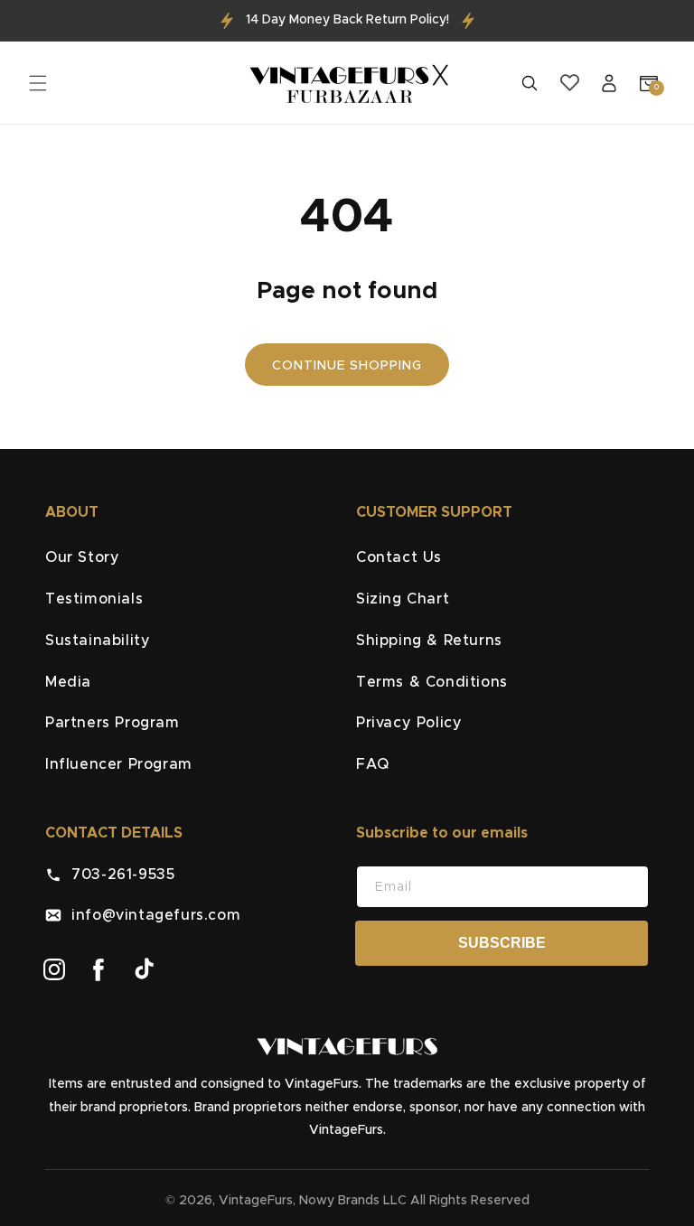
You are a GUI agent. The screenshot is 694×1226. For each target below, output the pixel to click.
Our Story (82, 557)
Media (68, 682)
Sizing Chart (402, 599)
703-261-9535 (117, 874)
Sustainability (97, 640)
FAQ (372, 764)
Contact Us (399, 557)
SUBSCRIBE (502, 942)
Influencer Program (118, 764)
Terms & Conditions (432, 682)
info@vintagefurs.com (150, 915)
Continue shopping (347, 366)
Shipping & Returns (429, 640)
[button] (38, 83)
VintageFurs (256, 1200)
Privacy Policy (409, 723)
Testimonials (94, 599)
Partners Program (112, 723)
